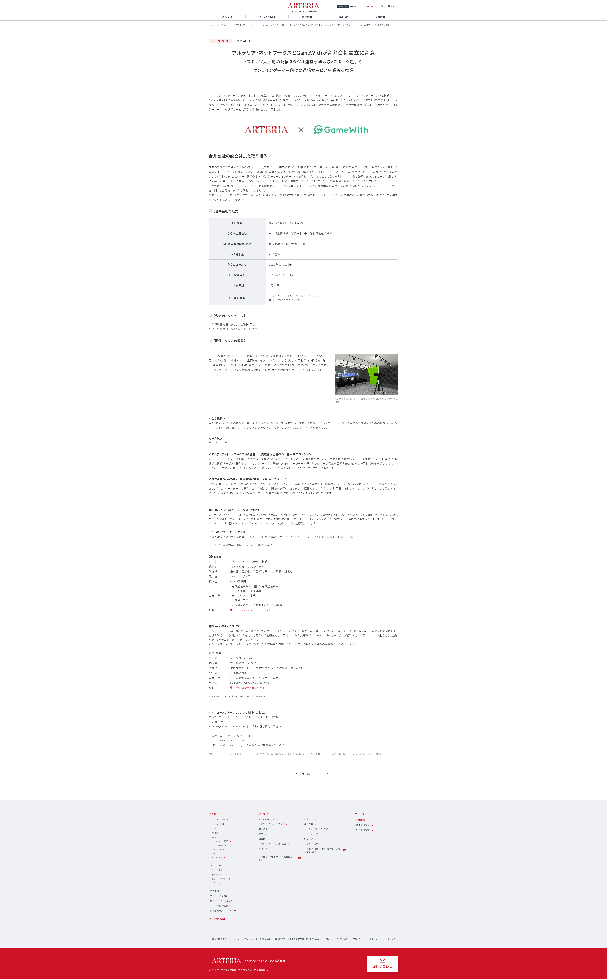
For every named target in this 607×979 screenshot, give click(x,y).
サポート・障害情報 (219, 895)
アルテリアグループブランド (271, 824)
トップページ (214, 25)
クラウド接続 (217, 845)
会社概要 (308, 824)
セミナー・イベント (219, 879)
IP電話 (215, 853)
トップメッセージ (266, 819)
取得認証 (308, 839)
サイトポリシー (372, 939)
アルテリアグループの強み (316, 829)
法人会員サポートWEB (221, 910)
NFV (214, 829)
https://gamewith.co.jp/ (248, 687)
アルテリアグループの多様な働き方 (275, 844)
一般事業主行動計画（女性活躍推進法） (275, 859)
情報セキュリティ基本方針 (336, 939)
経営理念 (308, 819)
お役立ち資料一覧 (220, 875)
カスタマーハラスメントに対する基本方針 (252, 939)
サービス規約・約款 (219, 905)
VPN (214, 837)
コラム (214, 883)
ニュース (227, 25)
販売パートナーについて (221, 900)
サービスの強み (217, 819)
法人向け (214, 814)
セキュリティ (217, 857)
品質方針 (357, 939)
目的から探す (216, 865)
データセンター (218, 849)
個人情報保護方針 (220, 939)
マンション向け (217, 918)
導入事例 (214, 891)
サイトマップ (389, 939)
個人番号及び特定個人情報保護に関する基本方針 (297, 939)
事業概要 (263, 829)
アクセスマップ (311, 834)
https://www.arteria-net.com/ (252, 610)
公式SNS (263, 849)
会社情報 (262, 814)
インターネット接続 (220, 841)
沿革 (261, 834)
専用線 (215, 833)
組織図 (262, 839)
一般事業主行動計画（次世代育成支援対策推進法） (322, 851)
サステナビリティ (312, 844)
